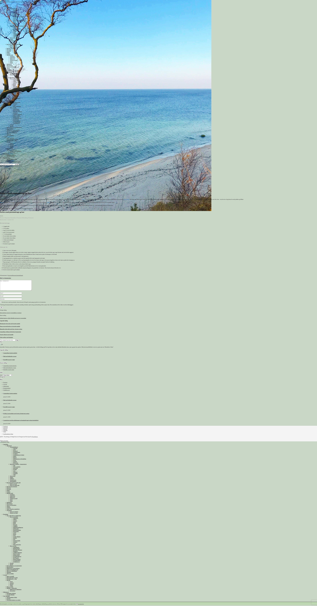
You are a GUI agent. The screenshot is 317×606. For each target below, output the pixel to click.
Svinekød (15, 35)
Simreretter (12, 37)
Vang (14, 105)
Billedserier (6, 153)
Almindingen (16, 109)
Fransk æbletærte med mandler (6, 334)
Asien (14, 11)
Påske (11, 62)
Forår (11, 143)
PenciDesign (35, 436)
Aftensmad (9, 7)
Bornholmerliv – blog (12, 140)
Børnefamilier (10, 128)
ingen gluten (126, 199)
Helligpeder (16, 90)
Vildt (14, 36)
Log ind (5, 384)
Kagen (48, 202)
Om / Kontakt (6, 157)
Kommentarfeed (6, 388)
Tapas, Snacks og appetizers (13, 70)
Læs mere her (81, 604)
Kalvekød (15, 29)
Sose (14, 101)
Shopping (9, 134)
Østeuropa (15, 24)
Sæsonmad (9, 72)
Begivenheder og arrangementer (14, 127)
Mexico (15, 19)
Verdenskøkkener (14, 8)
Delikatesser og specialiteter (13, 130)
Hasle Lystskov (16, 115)
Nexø (14, 97)
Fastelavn (12, 56)
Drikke (8, 52)
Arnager (15, 82)
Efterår (11, 146)
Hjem (1, 166)
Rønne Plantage (17, 120)
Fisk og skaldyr (16, 28)
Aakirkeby (15, 80)
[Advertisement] (158, 178)
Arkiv (1, 375)
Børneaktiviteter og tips (12, 139)
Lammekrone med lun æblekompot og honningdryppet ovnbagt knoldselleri (20, 420)
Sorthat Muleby (16, 98)
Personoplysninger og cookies (13, 161)
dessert (83, 199)
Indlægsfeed (6, 386)
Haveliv (8, 142)
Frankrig (15, 15)
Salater (8, 68)
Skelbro (15, 99)
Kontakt (8, 160)
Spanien (15, 23)
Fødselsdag (12, 57)
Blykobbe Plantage (17, 111)
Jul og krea (12, 152)
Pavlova (2, 202)
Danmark (15, 12)
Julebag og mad (13, 60)
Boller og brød (13, 45)
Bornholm (5, 76)
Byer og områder (14, 78)
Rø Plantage (16, 119)
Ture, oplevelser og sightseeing (14, 77)
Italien (14, 18)
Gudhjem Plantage (17, 114)
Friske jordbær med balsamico (6, 337)
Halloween (12, 59)
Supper (11, 39)
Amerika (15, 10)
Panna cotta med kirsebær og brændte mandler (10, 326)
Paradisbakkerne (17, 118)
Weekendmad (13, 43)
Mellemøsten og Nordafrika (19, 20)
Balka (14, 84)
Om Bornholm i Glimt (12, 159)
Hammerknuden (17, 91)
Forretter (9, 51)
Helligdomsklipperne (18, 89)
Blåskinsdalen (16, 110)
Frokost (8, 53)
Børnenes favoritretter (12, 48)
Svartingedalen (16, 122)
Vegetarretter (13, 41)
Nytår (11, 61)
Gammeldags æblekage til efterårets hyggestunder (10, 331)
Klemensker (16, 93)
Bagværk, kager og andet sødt (13, 44)
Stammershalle (16, 102)
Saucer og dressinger (11, 66)
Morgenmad (9, 65)
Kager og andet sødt (14, 47)
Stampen (15, 103)
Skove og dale (13, 107)
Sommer (12, 144)
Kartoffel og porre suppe (9, 359)
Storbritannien (16, 14)
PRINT (1, 215)
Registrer (5, 382)
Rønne (14, 95)
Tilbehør (12, 40)
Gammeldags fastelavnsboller (10, 353)
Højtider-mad (10, 55)
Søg (17, 164)
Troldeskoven (16, 123)
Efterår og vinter (14, 74)
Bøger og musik (10, 138)
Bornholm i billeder (11, 155)
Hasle (14, 85)
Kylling (15, 31)
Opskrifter (5, 6)
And (14, 27)
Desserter (9, 49)
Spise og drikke (10, 135)
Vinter (11, 147)
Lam (14, 32)
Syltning (8, 69)
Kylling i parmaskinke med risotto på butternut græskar (16, 413)
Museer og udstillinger (12, 132)
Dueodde (15, 86)
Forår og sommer (14, 73)
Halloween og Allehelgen (15, 151)
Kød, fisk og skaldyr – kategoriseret (18, 26)
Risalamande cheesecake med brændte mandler (10, 323)
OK (77, 604)
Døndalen (15, 113)
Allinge (15, 81)
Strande (12, 124)
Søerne (11, 126)
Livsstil (5, 136)
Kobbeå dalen (16, 117)
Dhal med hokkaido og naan (9, 356)
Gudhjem (15, 88)
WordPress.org (6, 390)
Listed (14, 94)
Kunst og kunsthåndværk (12, 131)
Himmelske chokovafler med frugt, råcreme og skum (11, 329)
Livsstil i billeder (11, 156)
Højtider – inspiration (12, 150)
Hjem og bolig (10, 148)
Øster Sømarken (17, 106)
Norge (14, 22)
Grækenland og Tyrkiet (18, 16)
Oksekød (15, 33)
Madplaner (9, 64)
